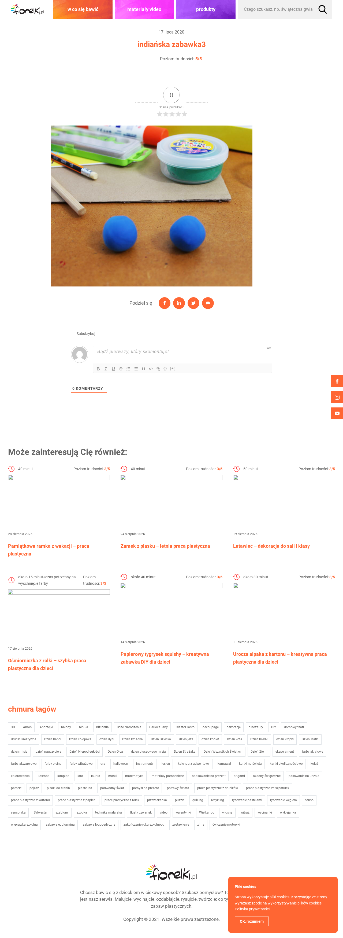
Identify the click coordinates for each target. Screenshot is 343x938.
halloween (120, 764)
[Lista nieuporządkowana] (136, 369)
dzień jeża (186, 739)
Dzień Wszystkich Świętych (223, 751)
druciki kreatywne (23, 739)
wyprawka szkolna (24, 824)
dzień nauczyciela (48, 751)
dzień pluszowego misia (148, 751)
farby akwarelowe (23, 764)
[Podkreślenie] (113, 369)
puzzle (179, 800)
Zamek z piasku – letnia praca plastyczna (165, 546)
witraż (245, 812)
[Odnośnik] (158, 369)
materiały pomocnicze (168, 776)
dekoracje (234, 727)
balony (66, 727)
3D (13, 727)
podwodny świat (112, 788)
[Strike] (121, 369)
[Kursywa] (106, 369)
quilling (197, 800)
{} (165, 368)
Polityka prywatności (252, 909)
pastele (16, 788)
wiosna (227, 812)
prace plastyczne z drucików (217, 788)
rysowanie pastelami (247, 800)
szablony (62, 812)
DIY (273, 727)
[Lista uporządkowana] (128, 369)
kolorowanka (20, 776)
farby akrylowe (312, 751)
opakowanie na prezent (209, 776)
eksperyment (284, 751)
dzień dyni (106, 739)
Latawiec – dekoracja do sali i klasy (271, 546)
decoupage (211, 727)
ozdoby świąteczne (267, 776)
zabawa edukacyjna (60, 824)
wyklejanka (288, 812)
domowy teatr (294, 727)
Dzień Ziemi (259, 751)
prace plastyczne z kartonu (30, 800)
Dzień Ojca (115, 751)
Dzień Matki (310, 739)
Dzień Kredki (259, 739)
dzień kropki (285, 739)
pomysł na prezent (145, 788)
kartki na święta (250, 764)
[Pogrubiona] (98, 369)
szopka (82, 812)
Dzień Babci (52, 739)
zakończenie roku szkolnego (144, 824)
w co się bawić (83, 9)
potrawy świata (178, 788)
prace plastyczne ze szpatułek (267, 788)
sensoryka (18, 812)
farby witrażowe (80, 764)
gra (102, 764)
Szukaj (322, 9)
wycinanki (265, 812)
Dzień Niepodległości (84, 751)
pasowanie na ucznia (304, 776)
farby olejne (52, 764)
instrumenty (145, 764)
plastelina (85, 788)
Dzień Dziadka (132, 739)
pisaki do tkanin (58, 788)
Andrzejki (46, 727)
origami (239, 776)
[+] (173, 368)
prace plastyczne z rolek (122, 800)
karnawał (224, 764)
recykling (217, 800)
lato (80, 776)
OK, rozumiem (252, 921)
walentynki (183, 812)
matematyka (134, 776)
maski (112, 776)
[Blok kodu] (151, 369)
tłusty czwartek (141, 812)
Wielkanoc (206, 812)
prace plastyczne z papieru (77, 800)
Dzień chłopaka (80, 739)
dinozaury (256, 727)
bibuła (83, 727)
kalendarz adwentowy (194, 764)
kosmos (43, 776)
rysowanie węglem (283, 800)
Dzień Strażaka (185, 751)
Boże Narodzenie (129, 727)
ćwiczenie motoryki (226, 824)
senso (309, 800)
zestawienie (180, 824)
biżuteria (102, 727)
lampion (63, 776)
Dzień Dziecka (161, 739)
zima (200, 824)
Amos (27, 727)
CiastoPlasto (185, 727)
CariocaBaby (158, 727)
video (163, 812)
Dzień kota (234, 739)
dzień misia (19, 751)
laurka (95, 776)
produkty (205, 9)
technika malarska (108, 812)
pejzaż (34, 788)
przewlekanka (157, 800)
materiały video (144, 9)
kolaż (314, 764)
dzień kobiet (210, 739)
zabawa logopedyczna (99, 824)
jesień (166, 764)
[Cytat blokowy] (143, 369)
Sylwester (40, 812)
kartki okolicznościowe (286, 764)
